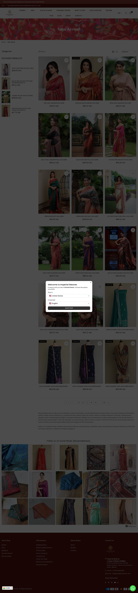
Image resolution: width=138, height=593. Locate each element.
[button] (7, 588)
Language (51, 300)
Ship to (50, 292)
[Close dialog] (91, 282)
